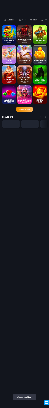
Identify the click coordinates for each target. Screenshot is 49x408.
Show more (24, 109)
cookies (27, 397)
